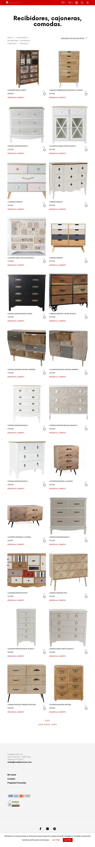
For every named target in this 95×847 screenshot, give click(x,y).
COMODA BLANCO (56, 202)
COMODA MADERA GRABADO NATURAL (22, 705)
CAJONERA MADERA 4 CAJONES (61, 481)
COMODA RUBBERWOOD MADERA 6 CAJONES (66, 90)
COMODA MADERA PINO (58, 593)
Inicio (10, 38)
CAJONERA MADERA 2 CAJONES (19, 537)
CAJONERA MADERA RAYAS (17, 593)
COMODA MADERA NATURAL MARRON (21, 369)
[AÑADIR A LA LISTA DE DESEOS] (45, 93)
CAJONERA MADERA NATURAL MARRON (63, 369)
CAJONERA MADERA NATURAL (60, 705)
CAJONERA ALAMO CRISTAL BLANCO (62, 146)
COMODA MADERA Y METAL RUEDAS (62, 314)
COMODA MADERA (56, 258)
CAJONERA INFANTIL (15, 202)
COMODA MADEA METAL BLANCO (61, 649)
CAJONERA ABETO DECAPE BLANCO (21, 258)
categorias (21, 38)
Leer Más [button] (56, 840)
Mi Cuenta (11, 775)
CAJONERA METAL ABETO (17, 90)
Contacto (11, 779)
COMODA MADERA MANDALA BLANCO (63, 425)
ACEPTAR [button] (67, 840)
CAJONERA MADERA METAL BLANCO (21, 649)
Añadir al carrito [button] (15, 98)
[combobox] (71, 38)
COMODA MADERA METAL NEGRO (20, 314)
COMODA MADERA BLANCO (18, 146)
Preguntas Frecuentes (16, 783)
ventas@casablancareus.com (19, 762)
